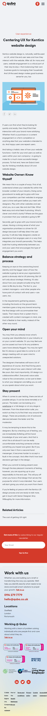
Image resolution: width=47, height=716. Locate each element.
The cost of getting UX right (14, 517)
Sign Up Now (23, 553)
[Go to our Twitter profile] (23, 682)
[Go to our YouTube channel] (29, 682)
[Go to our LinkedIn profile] (17, 682)
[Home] (9, 4)
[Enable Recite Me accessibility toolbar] (37, 4)
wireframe (6, 406)
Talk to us (20, 590)
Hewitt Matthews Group (14, 701)
